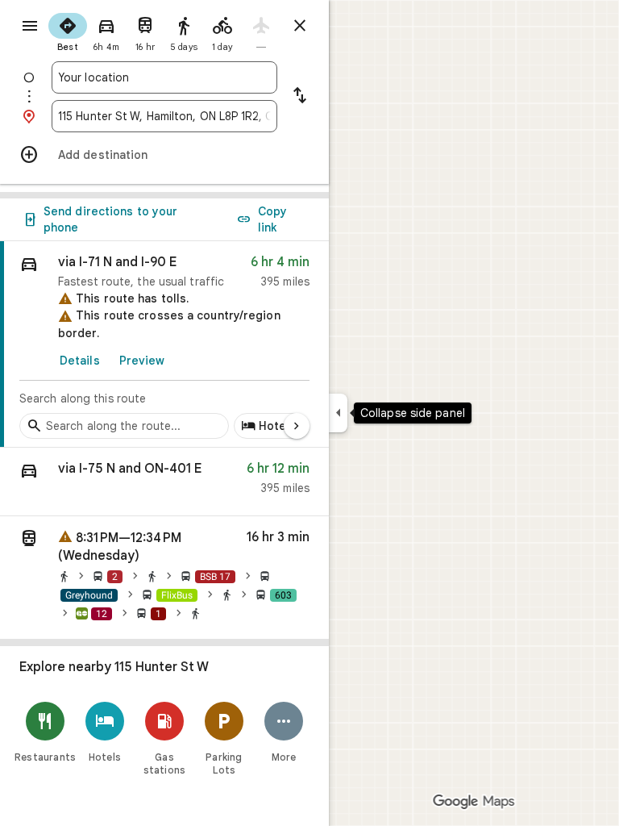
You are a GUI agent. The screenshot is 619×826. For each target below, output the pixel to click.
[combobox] (164, 77)
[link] (164, 344)
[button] (164, 482)
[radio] (67, 31)
